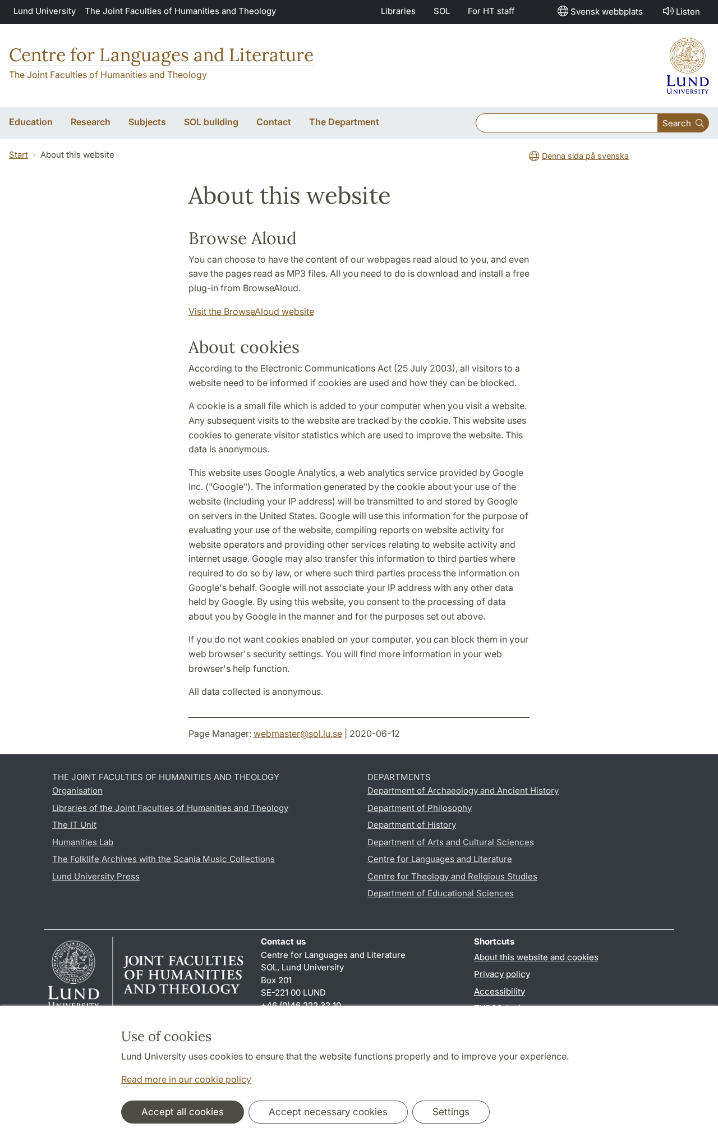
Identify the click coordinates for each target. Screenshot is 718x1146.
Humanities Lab (82, 842)
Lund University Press (96, 876)
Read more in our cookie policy (186, 1079)
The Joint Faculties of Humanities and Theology (180, 11)
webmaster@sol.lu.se (298, 733)
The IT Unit (74, 824)
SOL (442, 11)
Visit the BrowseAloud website (251, 311)
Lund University (44, 11)
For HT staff (491, 11)
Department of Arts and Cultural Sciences (450, 842)
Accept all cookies (182, 1111)
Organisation (77, 790)
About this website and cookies (536, 957)
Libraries (398, 11)
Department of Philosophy (419, 808)
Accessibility (499, 991)
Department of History (411, 824)
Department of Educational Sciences (440, 893)
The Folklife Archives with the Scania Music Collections (163, 859)
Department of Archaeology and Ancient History (463, 790)
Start (18, 154)
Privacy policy (502, 974)
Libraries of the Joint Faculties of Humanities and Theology (170, 808)
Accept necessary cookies (328, 1111)
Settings (451, 1111)
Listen (688, 11)
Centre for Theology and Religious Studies (452, 876)
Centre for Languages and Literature (161, 54)
